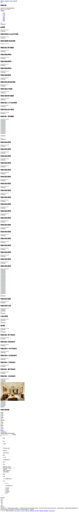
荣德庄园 (15, 1)
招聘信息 (32, 510)
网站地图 (46, 510)
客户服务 (37, 510)
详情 (4, 14)
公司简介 (23, 510)
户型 (4, 15)
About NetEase (17, 510)
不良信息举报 (51, 510)
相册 (4, 18)
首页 (4, 13)
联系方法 (27, 510)
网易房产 (2, 1)
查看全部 (2, 406)
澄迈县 (11, 1)
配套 (4, 19)
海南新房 (7, 1)
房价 (4, 16)
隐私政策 (41, 510)
